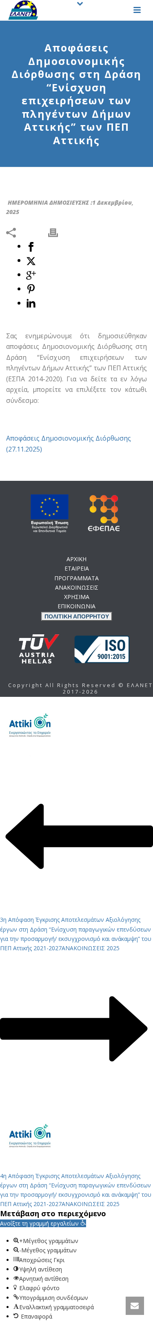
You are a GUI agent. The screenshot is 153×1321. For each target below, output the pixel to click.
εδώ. (89, 605)
